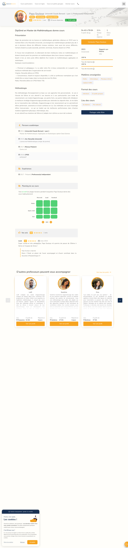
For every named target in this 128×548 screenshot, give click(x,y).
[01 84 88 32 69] (78, 4)
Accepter (32, 542)
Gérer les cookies (8, 542)
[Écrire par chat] (126, 544)
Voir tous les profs (102, 272)
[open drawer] (124, 4)
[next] (120, 300)
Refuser (22, 542)
